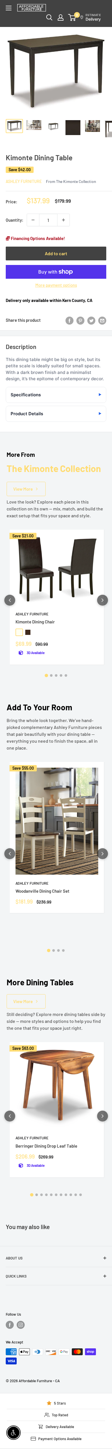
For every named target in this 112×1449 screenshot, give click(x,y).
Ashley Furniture (24, 181)
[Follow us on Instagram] (21, 1325)
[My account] (60, 17)
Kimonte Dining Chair (35, 621)
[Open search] (49, 17)
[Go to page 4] (61, 675)
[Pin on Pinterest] (80, 320)
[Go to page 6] (56, 1194)
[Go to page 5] (66, 675)
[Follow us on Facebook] (10, 1325)
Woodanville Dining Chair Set (42, 891)
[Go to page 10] (75, 1194)
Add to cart (56, 253)
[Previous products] (9, 600)
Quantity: (14, 220)
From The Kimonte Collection (71, 181)
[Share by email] (102, 320)
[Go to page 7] (61, 1194)
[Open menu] (8, 8)
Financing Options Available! (37, 238)
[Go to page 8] (66, 1194)
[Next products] (102, 600)
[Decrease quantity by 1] (33, 220)
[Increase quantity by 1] (63, 220)
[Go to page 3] (56, 675)
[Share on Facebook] (69, 320)
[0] (72, 17)
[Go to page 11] (80, 1194)
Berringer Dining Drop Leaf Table (46, 1145)
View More (23, 489)
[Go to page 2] (51, 675)
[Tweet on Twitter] (91, 320)
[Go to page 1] (46, 675)
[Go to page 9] (70, 1194)
